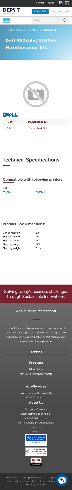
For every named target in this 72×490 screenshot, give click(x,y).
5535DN (40, 192)
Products (22, 30)
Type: (9, 121)
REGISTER (40, 11)
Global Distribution (36, 418)
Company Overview (36, 409)
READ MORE (36, 352)
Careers (36, 427)
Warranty (30, 484)
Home (9, 30)
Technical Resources (45, 2)
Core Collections (36, 397)
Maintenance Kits (44, 30)
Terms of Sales (39, 481)
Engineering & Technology (36, 413)
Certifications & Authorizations (36, 422)
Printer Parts (36, 369)
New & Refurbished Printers (36, 373)
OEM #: (10, 128)
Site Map (42, 484)
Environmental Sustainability (36, 393)
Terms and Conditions (18, 481)
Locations (36, 431)
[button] (62, 480)
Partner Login (61, 11)
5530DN (7, 192)
